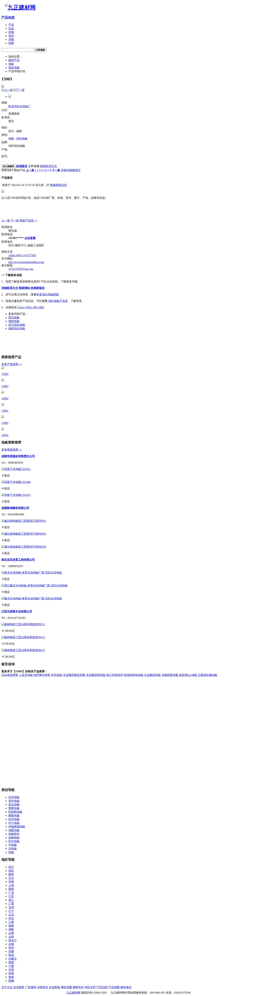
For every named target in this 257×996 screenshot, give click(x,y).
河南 (11, 881)
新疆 (11, 962)
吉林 (11, 944)
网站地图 (66, 987)
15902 (4, 398)
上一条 (5, 220)
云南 (11, 936)
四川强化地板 (16, 324)
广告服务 (30, 987)
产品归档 (102, 987)
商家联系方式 (48, 166)
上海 (11, 885)
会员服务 (18, 987)
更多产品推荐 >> (11, 364)
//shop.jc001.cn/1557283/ (22, 255)
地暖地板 (14, 830)
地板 (11, 63)
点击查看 (30, 238)
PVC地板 (14, 822)
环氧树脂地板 (16, 826)
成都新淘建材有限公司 (15, 507)
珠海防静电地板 (133, 674)
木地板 (12, 848)
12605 (4, 422)
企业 (11, 28)
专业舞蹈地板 (152, 674)
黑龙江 (12, 940)
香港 (11, 955)
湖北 (11, 870)
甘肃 (11, 969)
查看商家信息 (58, 185)
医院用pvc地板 (188, 674)
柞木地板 (14, 841)
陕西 (11, 888)
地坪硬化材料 (42, 674)
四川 (11, 866)
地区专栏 (90, 987)
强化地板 (14, 67)
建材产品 (14, 60)
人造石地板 (26, 674)
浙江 (11, 899)
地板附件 (14, 833)
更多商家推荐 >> (11, 449)
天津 (11, 907)
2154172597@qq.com (20, 268)
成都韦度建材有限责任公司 (18, 456)
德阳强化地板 (16, 328)
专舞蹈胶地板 (170, 674)
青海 (11, 973)
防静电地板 (15, 811)
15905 (4, 373)
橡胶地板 (14, 815)
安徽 (11, 951)
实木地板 (14, 797)
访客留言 (42, 987)
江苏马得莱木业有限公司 (16, 611)
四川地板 (14, 317)
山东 (11, 914)
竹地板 (12, 844)
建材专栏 (78, 987)
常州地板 (56, 674)
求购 (11, 39)
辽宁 (11, 910)
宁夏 (11, 966)
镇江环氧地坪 (114, 674)
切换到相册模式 (70, 170)
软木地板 (14, 819)
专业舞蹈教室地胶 (74, 674)
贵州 (11, 947)
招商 (11, 43)
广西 (11, 903)
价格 (11, 32)
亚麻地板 (14, 837)
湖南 (11, 929)
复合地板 (14, 804)
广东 (11, 892)
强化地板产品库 (58, 300)
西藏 (11, 980)
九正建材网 (73, 992)
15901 (4, 410)
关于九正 (7, 987)
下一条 (14, 220)
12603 (4, 435)
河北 (11, 918)
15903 (4, 386)
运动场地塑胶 (9, 674)
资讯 (11, 35)
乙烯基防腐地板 (207, 674)
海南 (11, 977)
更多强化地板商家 (47, 294)
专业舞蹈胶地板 (96, 674)
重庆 (11, 874)
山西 (11, 932)
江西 (11, 921)
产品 (11, 24)
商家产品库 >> (28, 220)
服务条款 (125, 987)
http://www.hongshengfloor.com (26, 262)
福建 (11, 925)
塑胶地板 (14, 808)
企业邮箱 (54, 987)
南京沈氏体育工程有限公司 (18, 559)
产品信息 (8, 17)
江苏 (11, 896)
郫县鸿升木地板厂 (19, 106)
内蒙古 (12, 958)
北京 (11, 877)
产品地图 (114, 987)
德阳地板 (14, 321)
